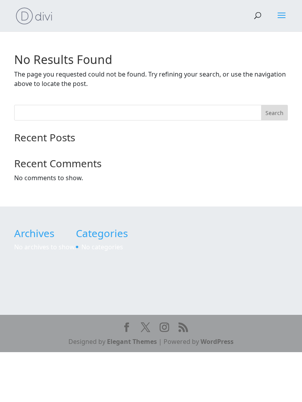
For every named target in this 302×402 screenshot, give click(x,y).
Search (274, 113)
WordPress (217, 341)
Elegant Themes (132, 341)
